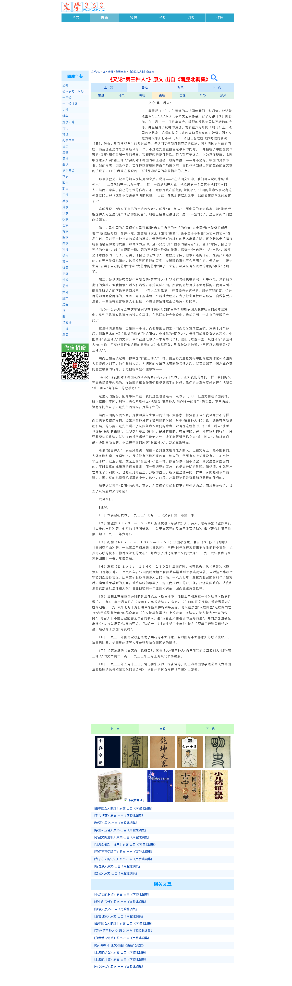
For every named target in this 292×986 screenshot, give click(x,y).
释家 (65, 231)
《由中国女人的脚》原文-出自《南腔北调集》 (123, 808)
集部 (65, 292)
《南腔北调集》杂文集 (141, 71)
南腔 (162, 95)
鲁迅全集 (121, 71)
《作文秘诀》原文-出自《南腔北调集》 (118, 967)
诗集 (121, 95)
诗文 (76, 17)
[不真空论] (107, 767)
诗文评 (66, 322)
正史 (65, 177)
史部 (65, 110)
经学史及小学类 (73, 91)
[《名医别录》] (110, 800)
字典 (162, 17)
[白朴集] (190, 767)
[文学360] (83, 11)
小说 (65, 328)
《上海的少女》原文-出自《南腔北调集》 (120, 952)
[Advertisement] (148, 46)
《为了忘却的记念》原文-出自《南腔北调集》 (123, 859)
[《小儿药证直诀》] (215, 800)
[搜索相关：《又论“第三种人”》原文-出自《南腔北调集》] (214, 79)
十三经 (66, 98)
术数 (65, 280)
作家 (220, 17)
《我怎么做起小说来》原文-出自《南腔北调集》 (124, 844)
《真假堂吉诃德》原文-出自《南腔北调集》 (121, 938)
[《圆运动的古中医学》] (187, 800)
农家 (65, 219)
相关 (180, 87)
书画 (65, 274)
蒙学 (65, 262)
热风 (223, 95)
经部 (65, 85)
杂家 (65, 243)
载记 (65, 164)
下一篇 (216, 87)
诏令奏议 (68, 170)
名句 (133, 17)
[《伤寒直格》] (135, 800)
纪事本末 (68, 140)
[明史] (217, 767)
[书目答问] (135, 767)
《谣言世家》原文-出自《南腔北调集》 (118, 815)
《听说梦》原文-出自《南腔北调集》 (117, 866)
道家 (65, 207)
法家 (65, 213)
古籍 (104, 17)
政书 (65, 183)
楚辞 (65, 304)
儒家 (65, 225)
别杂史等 (68, 122)
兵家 (65, 201)
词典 (191, 17)
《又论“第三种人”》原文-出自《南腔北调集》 (123, 931)
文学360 (95, 71)
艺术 (65, 286)
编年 (65, 116)
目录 (65, 146)
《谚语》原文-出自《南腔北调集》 (115, 823)
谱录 (65, 268)
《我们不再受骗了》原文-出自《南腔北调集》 (123, 852)
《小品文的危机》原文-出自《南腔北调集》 (121, 837)
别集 (65, 298)
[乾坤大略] (162, 767)
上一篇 (108, 87)
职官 (65, 189)
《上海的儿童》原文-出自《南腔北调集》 (120, 959)
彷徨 (182, 95)
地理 (65, 134)
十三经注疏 (70, 104)
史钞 (65, 152)
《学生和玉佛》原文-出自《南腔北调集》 (120, 830)
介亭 (203, 95)
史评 (65, 158)
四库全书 (108, 71)
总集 (65, 334)
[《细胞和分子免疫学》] (160, 800)
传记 (65, 128)
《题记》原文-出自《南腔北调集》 (115, 873)
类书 (65, 255)
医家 (65, 237)
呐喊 (142, 95)
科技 (65, 249)
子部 (65, 195)
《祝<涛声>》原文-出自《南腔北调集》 (118, 945)
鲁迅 (145, 87)
